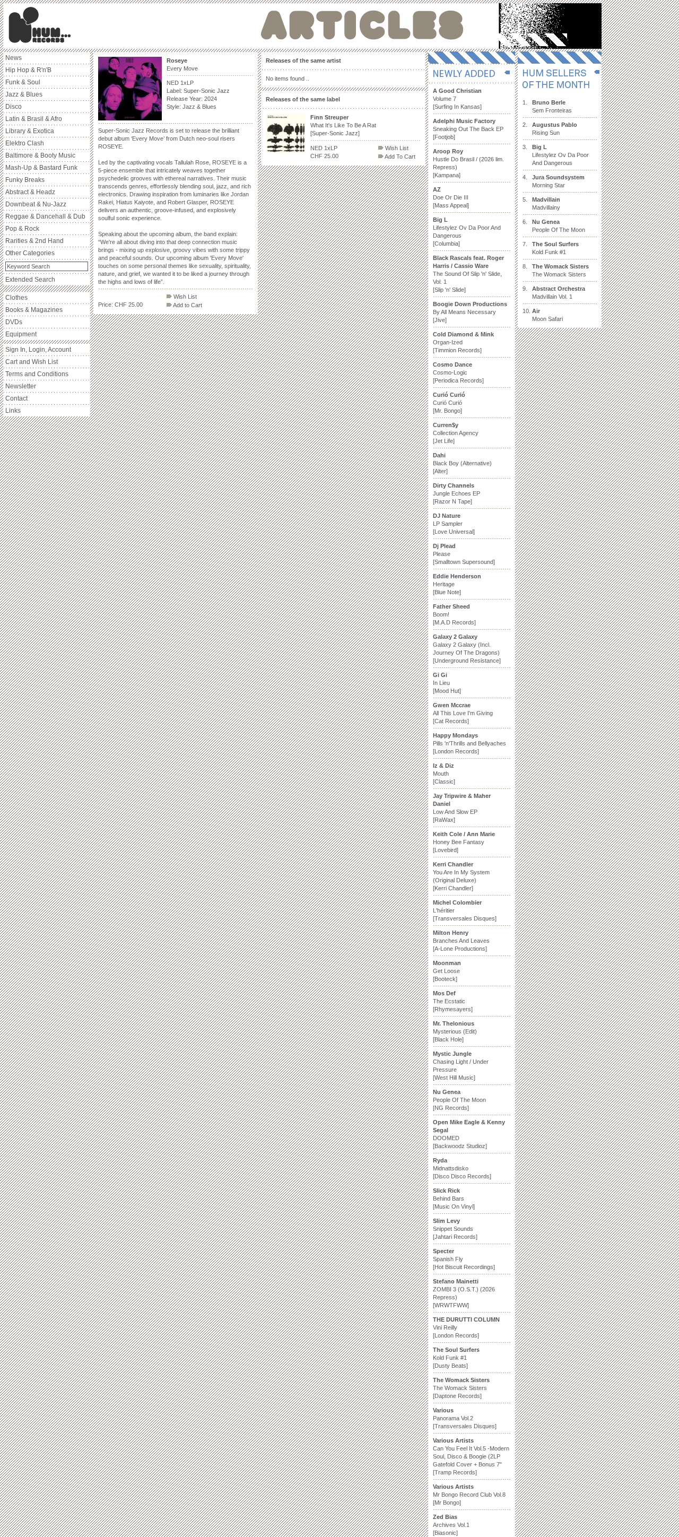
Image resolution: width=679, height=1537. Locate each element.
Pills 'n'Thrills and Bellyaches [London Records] (469, 743)
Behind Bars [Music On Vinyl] (454, 1198)
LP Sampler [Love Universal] (454, 524)
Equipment (21, 334)
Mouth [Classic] (444, 773)
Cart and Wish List (31, 362)
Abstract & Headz (30, 192)
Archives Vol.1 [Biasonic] (451, 1525)
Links (13, 410)
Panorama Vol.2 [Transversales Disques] (465, 1418)
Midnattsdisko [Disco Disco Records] (462, 1168)
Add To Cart (399, 156)
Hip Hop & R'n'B (28, 70)
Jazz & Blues (23, 94)
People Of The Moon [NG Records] (459, 1100)
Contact (16, 398)
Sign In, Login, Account (38, 349)
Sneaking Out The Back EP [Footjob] (468, 129)
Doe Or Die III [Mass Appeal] (451, 197)
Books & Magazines (34, 310)
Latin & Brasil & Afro (33, 119)
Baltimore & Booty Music (40, 155)
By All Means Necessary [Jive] (470, 312)
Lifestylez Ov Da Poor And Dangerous (560, 155)
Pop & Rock (22, 228)
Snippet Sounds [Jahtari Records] (455, 1229)
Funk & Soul (22, 82)
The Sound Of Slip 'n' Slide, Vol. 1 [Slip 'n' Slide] (468, 274)
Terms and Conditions (36, 374)
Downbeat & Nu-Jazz (35, 204)
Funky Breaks (25, 180)
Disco (13, 106)
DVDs (13, 322)
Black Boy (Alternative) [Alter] (462, 463)
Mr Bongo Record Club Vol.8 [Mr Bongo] (469, 1494)
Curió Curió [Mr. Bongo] (449, 403)
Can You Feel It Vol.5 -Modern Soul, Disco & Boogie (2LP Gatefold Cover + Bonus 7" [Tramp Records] (471, 1456)
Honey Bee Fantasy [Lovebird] (464, 842)
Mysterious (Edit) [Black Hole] (455, 1031)
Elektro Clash (24, 143)
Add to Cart (187, 305)
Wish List (184, 296)
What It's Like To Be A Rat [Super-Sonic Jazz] (343, 125)
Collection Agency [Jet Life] (455, 433)
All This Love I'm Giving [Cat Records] (463, 713)
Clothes (16, 297)
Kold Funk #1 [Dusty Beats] (456, 1358)
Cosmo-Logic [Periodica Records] (458, 372)
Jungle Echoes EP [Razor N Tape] (456, 493)
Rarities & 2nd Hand (34, 241)
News (13, 58)
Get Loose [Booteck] (447, 971)
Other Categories (30, 253)
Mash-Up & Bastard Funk (41, 167)
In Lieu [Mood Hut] (447, 683)
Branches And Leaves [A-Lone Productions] (461, 941)
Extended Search (30, 279)
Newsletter (20, 386)
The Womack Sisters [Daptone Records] (461, 1388)
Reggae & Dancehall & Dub (45, 216)
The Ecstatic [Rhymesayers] (453, 1001)
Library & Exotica (29, 131)
